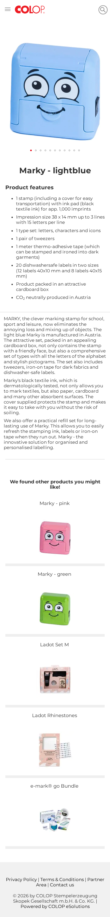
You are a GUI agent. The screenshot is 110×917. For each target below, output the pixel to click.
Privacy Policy (21, 879)
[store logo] (30, 9)
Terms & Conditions (62, 879)
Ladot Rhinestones (54, 715)
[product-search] (103, 10)
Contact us (62, 884)
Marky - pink (55, 503)
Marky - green (54, 574)
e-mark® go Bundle (54, 786)
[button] (31, 150)
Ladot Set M (54, 645)
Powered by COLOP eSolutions (55, 906)
